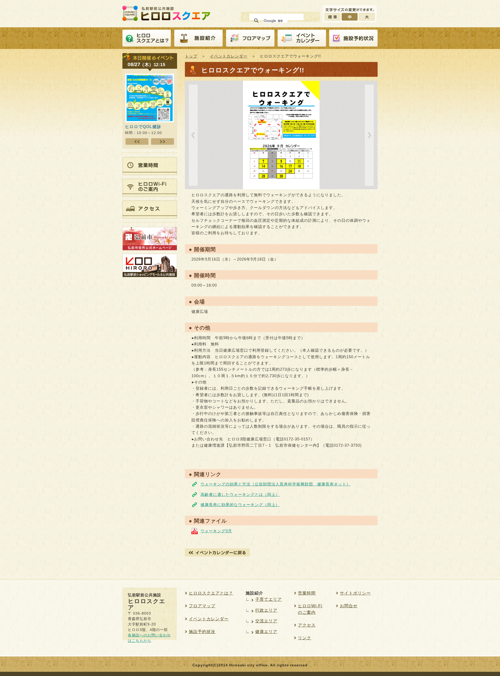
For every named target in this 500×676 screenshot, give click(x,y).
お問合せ (349, 606)
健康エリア (266, 631)
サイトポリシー (355, 593)
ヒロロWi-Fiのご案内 (310, 609)
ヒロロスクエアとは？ (146, 38)
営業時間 (307, 593)
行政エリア (266, 610)
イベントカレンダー (302, 38)
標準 (332, 17)
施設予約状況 (202, 631)
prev (193, 135)
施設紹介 (198, 38)
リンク (304, 638)
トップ (191, 56)
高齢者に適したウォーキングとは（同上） (240, 494)
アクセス (307, 625)
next (369, 135)
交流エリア (266, 621)
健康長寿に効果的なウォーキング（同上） (240, 504)
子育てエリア (268, 599)
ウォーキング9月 (216, 531)
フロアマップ (250, 38)
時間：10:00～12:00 (143, 129)
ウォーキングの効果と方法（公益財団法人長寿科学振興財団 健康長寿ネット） (276, 484)
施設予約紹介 (353, 38)
